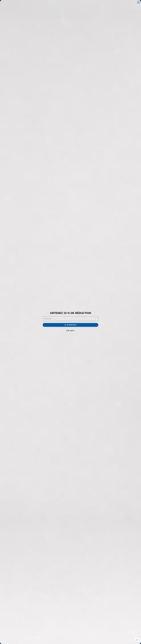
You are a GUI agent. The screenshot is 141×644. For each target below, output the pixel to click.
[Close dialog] (138, 2)
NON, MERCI (70, 330)
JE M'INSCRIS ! (70, 325)
